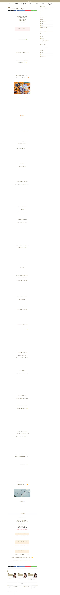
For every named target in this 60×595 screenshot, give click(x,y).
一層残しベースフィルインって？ (24, 560)
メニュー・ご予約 (23, 3)
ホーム (10, 3)
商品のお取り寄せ (50, 3)
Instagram (43, 42)
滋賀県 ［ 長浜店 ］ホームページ (22, 541)
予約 (41, 15)
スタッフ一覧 (44, 41)
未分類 (42, 19)
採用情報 (30, 3)
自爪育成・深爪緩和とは (45, 40)
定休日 (28, 545)
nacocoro (30, 1)
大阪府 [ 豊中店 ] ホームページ (22, 550)
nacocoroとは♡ (16, 560)
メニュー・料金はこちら (22, 28)
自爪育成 (42, 25)
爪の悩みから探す (43, 21)
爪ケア (42, 23)
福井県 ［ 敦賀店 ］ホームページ (22, 533)
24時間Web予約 (22, 545)
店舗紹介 (16, 3)
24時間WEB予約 (22, 554)
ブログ (37, 3)
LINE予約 (16, 545)
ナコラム (43, 3)
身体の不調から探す (44, 27)
